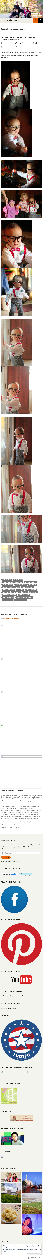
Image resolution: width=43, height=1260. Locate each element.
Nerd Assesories (32, 589)
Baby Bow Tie (7, 579)
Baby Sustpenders (31, 582)
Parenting (31, 37)
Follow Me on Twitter (10, 1003)
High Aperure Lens (8, 589)
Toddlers (15, 39)
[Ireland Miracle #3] (32, 1203)
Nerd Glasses (16, 592)
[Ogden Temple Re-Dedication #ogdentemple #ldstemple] (32, 1182)
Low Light (20, 589)
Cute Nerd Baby (8, 584)
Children (15, 37)
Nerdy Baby (33, 592)
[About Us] (11, 1177)
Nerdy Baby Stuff (8, 597)
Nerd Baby (6, 592)
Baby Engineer (18, 579)
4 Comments (21, 47)
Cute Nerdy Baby (20, 584)
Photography (6, 39)
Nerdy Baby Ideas (24, 595)
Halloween (32, 584)
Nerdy (25, 592)
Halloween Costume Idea (11, 587)
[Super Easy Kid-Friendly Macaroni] (11, 1214)
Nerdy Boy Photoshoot (24, 597)
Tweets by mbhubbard (8, 1008)
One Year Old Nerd (21, 600)
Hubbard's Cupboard (10, 20)
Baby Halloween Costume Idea (12, 582)
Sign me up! (6, 857)
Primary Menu (40, 20)
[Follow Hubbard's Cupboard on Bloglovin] (10, 874)
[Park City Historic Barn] (11, 1193)
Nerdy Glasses (7, 600)
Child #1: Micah (6, 37)
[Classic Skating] (32, 1224)
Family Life (23, 37)
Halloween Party (27, 587)
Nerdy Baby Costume (20, 43)
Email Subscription (9, 840)
